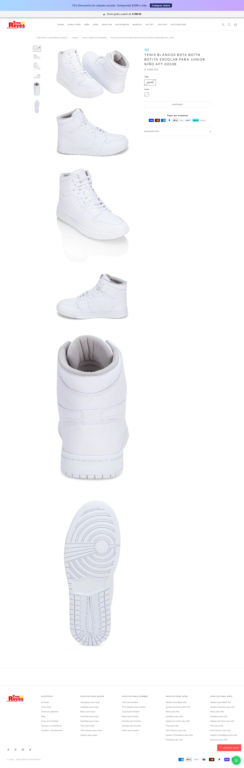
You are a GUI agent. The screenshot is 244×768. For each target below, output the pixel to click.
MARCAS (137, 24)
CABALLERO (74, 24)
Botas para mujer (87, 711)
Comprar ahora (161, 5)
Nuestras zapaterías (49, 711)
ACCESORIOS (122, 24)
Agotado (177, 104)
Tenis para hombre (130, 702)
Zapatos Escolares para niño (222, 707)
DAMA (61, 24)
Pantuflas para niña (174, 739)
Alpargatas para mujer (90, 702)
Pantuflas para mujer (89, 716)
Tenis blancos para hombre (133, 707)
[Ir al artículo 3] (37, 66)
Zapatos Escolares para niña (178, 707)
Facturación (46, 707)
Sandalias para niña (174, 716)
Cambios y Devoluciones (52, 730)
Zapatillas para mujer (89, 707)
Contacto (45, 702)
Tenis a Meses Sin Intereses (94, 38)
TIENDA (75, 38)
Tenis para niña (172, 725)
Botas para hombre (130, 716)
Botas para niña (172, 711)
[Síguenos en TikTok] (30, 749)
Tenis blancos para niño (220, 730)
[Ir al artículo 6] (37, 106)
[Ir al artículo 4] (37, 76)
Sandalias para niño (218, 716)
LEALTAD (162, 24)
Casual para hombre (131, 711)
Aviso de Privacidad (49, 721)
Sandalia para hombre (131, 725)
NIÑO (96, 24)
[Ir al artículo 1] (37, 48)
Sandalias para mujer (89, 721)
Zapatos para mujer (88, 735)
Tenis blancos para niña (176, 730)
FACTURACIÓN (178, 24)
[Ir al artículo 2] (37, 56)
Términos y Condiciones (51, 725)
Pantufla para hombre (131, 721)
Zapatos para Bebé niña (176, 702)
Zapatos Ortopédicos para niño (223, 735)
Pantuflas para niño (218, 739)
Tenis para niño (216, 725)
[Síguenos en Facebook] (8, 749)
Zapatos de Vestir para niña (178, 721)
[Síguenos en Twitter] (15, 749)
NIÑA (87, 24)
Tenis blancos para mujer (91, 730)
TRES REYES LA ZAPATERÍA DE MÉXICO (51, 38)
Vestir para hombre (130, 730)
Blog (43, 716)
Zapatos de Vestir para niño (222, 721)
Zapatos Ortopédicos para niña (179, 735)
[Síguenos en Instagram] (22, 749)
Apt (147, 50)
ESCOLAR (107, 24)
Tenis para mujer (87, 725)
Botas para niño (217, 711)
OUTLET (149, 24)
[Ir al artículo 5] (37, 88)
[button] (236, 760)
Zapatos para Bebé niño (220, 702)
